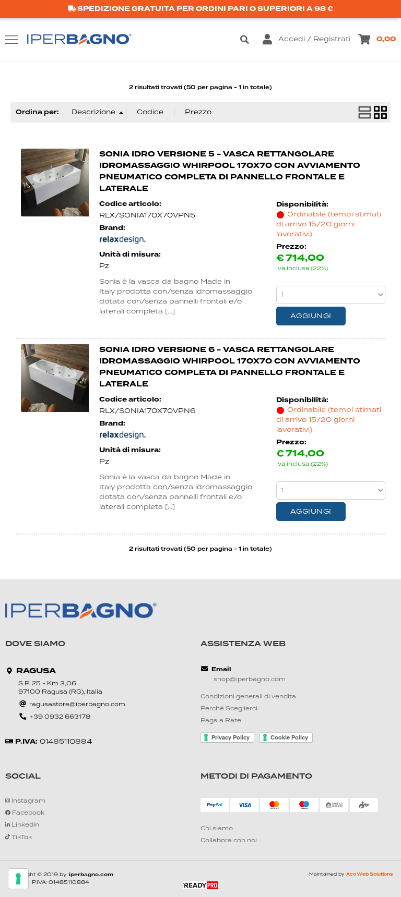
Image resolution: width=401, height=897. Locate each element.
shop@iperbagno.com (250, 679)
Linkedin (24, 825)
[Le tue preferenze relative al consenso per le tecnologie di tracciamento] (18, 879)
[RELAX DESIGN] (122, 242)
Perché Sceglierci (228, 709)
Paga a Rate (220, 721)
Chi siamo (216, 829)
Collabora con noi (228, 841)
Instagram (27, 801)
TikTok (21, 837)
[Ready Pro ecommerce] (200, 885)
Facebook (27, 813)
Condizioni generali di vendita (248, 697)
